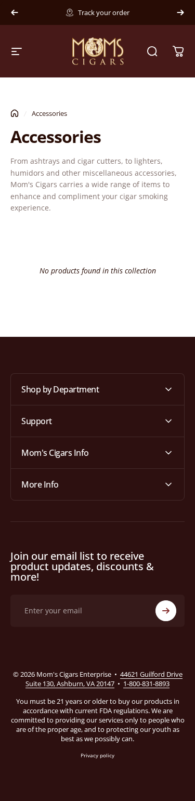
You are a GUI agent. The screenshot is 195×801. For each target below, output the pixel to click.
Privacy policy (97, 755)
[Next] (180, 12)
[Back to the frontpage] (14, 113)
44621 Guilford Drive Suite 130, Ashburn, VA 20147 (104, 678)
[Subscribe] (165, 610)
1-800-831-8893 (146, 683)
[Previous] (14, 12)
